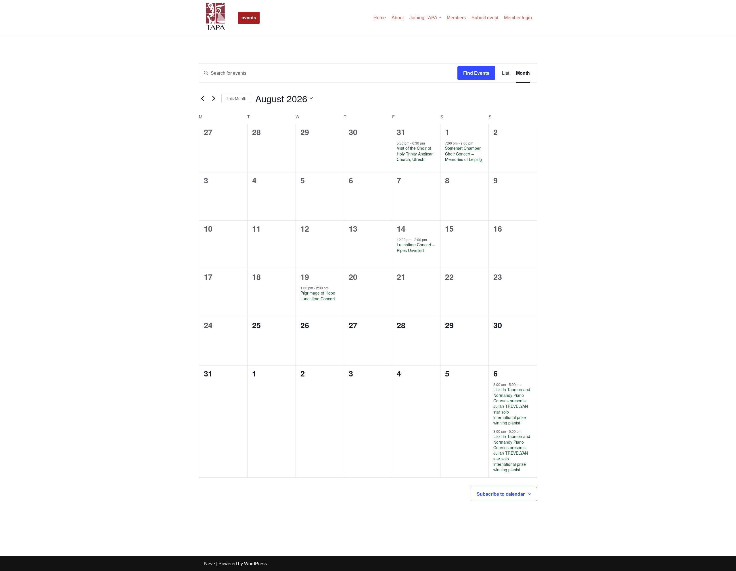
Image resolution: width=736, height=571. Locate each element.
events (248, 17)
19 (304, 276)
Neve (209, 563)
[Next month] (213, 98)
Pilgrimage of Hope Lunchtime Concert (317, 295)
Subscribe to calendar (501, 494)
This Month (236, 98)
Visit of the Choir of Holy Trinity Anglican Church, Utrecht (415, 153)
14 (401, 228)
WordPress (255, 563)
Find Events (476, 73)
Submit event (484, 17)
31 (401, 131)
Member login (518, 17)
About (398, 17)
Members (456, 17)
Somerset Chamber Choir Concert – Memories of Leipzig (463, 153)
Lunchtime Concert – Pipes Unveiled (416, 247)
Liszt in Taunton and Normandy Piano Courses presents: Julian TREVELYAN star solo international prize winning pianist (511, 406)
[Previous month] (202, 98)
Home (379, 17)
